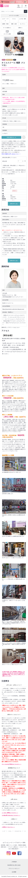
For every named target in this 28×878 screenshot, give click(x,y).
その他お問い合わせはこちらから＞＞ (11, 815)
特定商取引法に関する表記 (14, 865)
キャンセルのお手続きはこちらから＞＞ (11, 764)
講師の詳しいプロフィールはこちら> (11, 327)
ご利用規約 (14, 861)
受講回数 (4, 124)
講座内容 (4, 213)
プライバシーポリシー (14, 868)
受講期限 (4, 130)
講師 (3, 88)
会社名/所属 (5, 300)
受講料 (4, 74)
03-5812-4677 (21, 345)
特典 (3, 94)
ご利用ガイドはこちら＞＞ (8, 827)
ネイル (3, 59)
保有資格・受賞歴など (7, 312)
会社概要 (14, 872)
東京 (15, 59)
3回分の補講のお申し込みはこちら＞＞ (11, 154)
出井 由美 (4, 91)
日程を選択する (10, 137)
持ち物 (4, 118)
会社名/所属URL (6, 306)
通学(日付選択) (9, 59)
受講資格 (4, 106)
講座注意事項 (5, 219)
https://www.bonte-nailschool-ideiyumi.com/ (13, 309)
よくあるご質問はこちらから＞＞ (10, 812)
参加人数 (4, 161)
